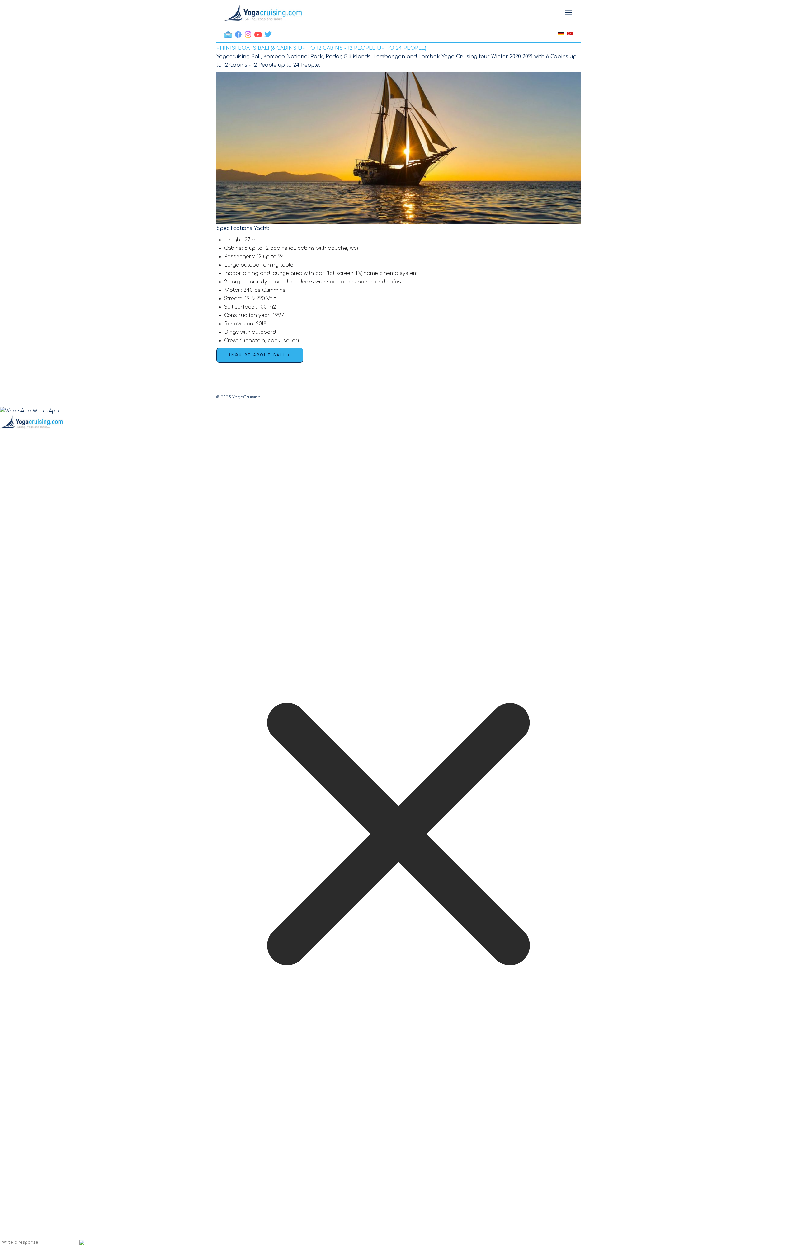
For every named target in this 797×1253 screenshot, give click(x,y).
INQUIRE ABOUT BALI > (259, 355)
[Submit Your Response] (81, 1242)
